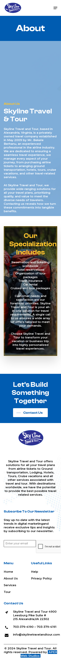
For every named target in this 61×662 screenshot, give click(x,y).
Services (10, 585)
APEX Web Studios (39, 653)
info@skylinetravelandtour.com (36, 634)
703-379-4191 (46, 626)
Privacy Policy (41, 578)
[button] (55, 8)
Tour (7, 592)
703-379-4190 (23, 626)
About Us (11, 578)
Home (8, 571)
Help (34, 571)
